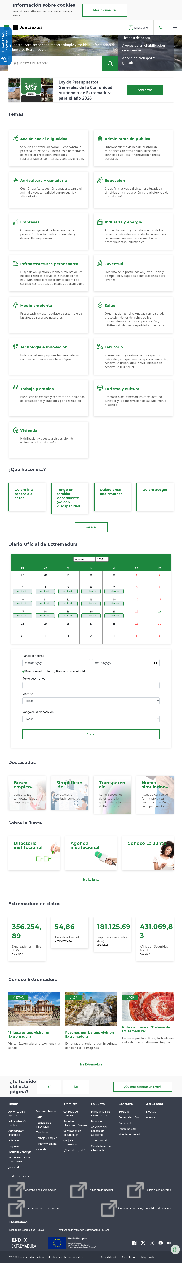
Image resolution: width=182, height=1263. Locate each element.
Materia (27, 694)
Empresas (14, 1146)
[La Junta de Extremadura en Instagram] (152, 1242)
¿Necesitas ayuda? (74, 1150)
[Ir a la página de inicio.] (17, 27)
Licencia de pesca (136, 38)
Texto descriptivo (33, 678)
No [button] (76, 1087)
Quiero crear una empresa (111, 492)
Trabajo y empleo (46, 1138)
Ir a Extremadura (91, 1064)
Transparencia (99, 1140)
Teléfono (124, 1111)
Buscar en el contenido (71, 671)
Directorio (97, 1121)
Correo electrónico (130, 1117)
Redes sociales (127, 1128)
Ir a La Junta (91, 879)
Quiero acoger (155, 490)
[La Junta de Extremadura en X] (143, 1242)
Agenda (150, 1117)
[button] (140, 28)
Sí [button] (49, 1087)
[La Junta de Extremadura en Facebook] (134, 1242)
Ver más (91, 527)
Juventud (13, 1167)
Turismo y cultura (46, 1143)
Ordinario (22, 591)
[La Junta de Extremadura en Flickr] (169, 1242)
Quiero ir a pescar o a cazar (24, 494)
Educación (14, 1140)
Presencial (125, 1123)
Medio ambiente (46, 1111)
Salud (39, 1117)
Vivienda (41, 1149)
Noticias (151, 1111)
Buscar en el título (37, 671)
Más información (104, 10)
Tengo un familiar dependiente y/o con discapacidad (68, 498)
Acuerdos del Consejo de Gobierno (99, 1130)
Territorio (42, 1132)
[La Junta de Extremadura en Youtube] (160, 1242)
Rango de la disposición (38, 712)
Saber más (145, 90)
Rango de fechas (33, 656)
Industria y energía (19, 1152)
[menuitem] (49, 1111)
